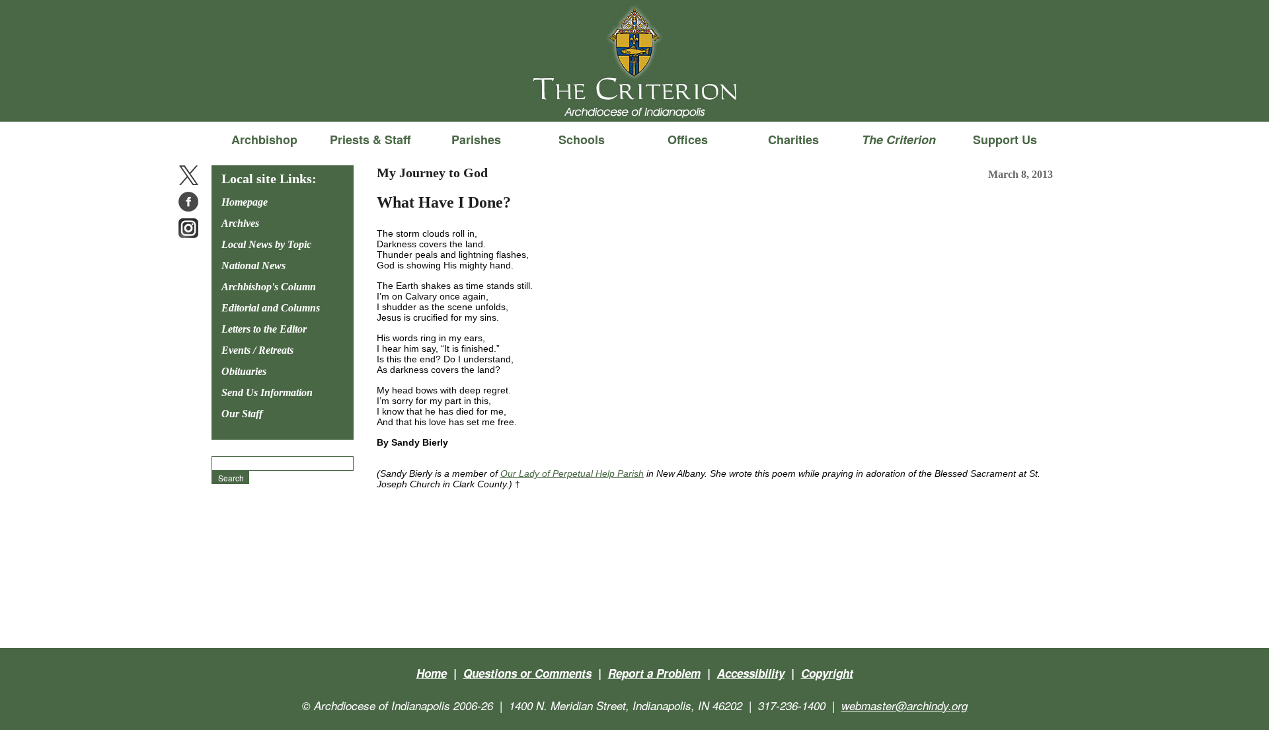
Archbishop (264, 139)
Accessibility (751, 673)
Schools (581, 139)
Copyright (827, 673)
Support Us (1005, 139)
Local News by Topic (266, 244)
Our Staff (241, 413)
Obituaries (243, 371)
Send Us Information (267, 392)
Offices (688, 139)
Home (431, 673)
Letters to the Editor (264, 329)
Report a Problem (654, 673)
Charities (793, 139)
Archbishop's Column (268, 286)
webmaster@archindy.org (904, 705)
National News (253, 265)
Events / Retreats (257, 350)
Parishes (476, 139)
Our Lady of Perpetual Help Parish (572, 473)
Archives (240, 223)
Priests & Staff (370, 139)
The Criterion (634, 100)
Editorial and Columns (270, 307)
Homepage (244, 202)
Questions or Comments (527, 673)
